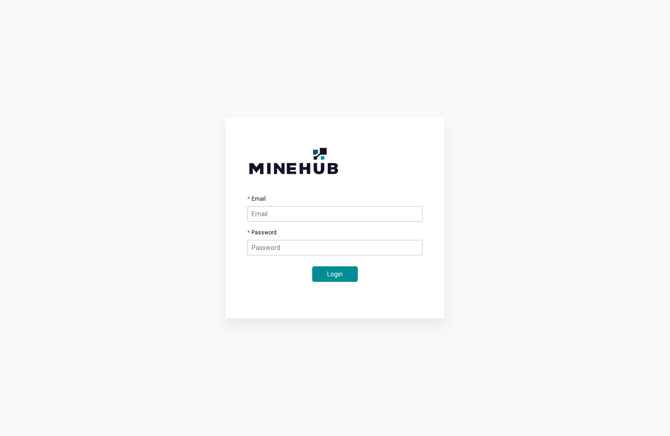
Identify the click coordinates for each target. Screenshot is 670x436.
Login (335, 274)
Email (259, 199)
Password (264, 232)
